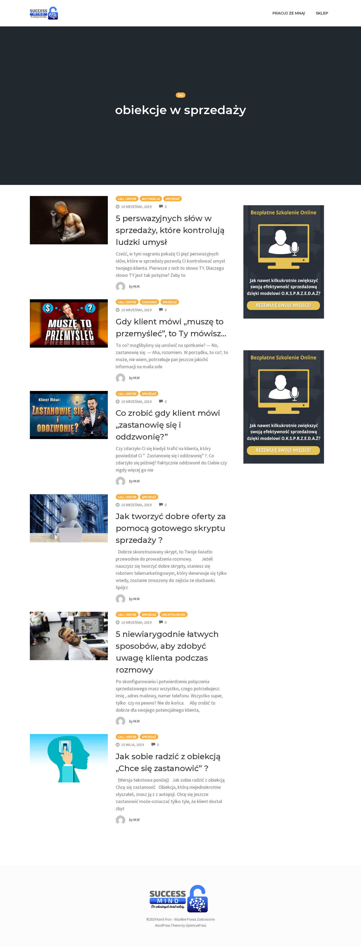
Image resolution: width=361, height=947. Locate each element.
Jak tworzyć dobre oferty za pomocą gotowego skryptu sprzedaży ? (171, 528)
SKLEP (322, 13)
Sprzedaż (172, 199)
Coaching (149, 302)
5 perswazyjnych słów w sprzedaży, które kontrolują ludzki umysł (170, 230)
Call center (127, 199)
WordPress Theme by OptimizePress (180, 925)
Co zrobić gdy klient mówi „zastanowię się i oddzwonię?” (168, 425)
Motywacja (151, 199)
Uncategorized (174, 615)
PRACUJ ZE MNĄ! (288, 13)
